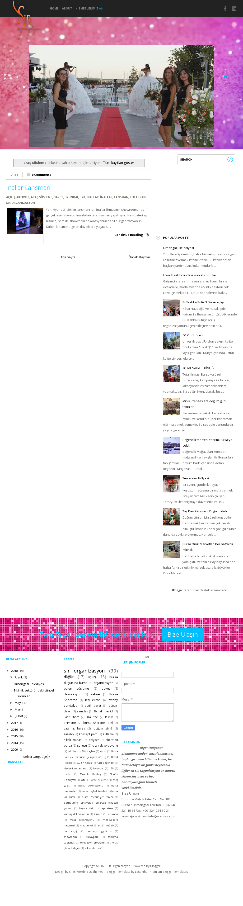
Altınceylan (88, 751)
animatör (70, 723)
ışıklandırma (92, 848)
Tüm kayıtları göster (118, 162)
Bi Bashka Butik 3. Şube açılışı (203, 302)
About (67, 8)
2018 (14, 670)
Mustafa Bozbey (90, 774)
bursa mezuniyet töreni (97, 797)
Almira (72, 751)
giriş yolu (86, 802)
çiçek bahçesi (72, 848)
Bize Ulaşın (183, 634)
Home (54, 8)
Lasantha (141, 871)
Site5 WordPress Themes (86, 871)
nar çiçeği (71, 831)
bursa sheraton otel (98, 723)
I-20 (82, 197)
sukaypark (92, 837)
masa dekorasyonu (82, 819)
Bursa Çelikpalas (88, 757)
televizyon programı (92, 842)
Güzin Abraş (84, 762)
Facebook (225, 8)
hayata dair (86, 808)
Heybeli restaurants (76, 768)
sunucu (82, 745)
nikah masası (73, 740)
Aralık (19, 677)
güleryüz (101, 802)
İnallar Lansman (28, 187)
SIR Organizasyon (118, 866)
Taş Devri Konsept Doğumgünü (204, 511)
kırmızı (98, 814)
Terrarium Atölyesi (195, 478)
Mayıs (19, 703)
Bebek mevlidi (103, 711)
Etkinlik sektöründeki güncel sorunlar (189, 275)
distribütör (70, 802)
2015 (14, 736)
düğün (69, 676)
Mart (18, 709)
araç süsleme (41, 197)
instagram (234, 8)
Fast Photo (71, 717)
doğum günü (102, 728)
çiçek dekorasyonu (105, 745)
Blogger (177, 590)
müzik (110, 825)
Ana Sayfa (68, 257)
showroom (70, 837)
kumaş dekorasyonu (76, 814)
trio (112, 842)
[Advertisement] (198, 194)
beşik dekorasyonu (90, 785)
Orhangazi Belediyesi (178, 248)
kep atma (106, 808)
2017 (14, 722)
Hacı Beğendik (105, 762)
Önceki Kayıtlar (139, 257)
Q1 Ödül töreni (192, 335)
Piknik (109, 717)
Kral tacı (92, 717)
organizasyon (103, 683)
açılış (10, 197)
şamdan (82, 711)
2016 (14, 729)
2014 (14, 743)
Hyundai (71, 197)
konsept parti (88, 734)
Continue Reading (128, 235)
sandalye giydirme (100, 831)
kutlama (108, 734)
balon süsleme (76, 688)
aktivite (22, 197)
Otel (83, 780)
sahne (95, 694)
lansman (121, 197)
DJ (104, 757)
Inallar (92, 197)
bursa (83, 683)
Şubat (19, 716)
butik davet (93, 705)
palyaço (94, 740)
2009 (14, 749)
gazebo (69, 734)
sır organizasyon (20, 203)
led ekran (138, 197)
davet (58, 197)
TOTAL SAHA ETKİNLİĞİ (198, 368)
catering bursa (74, 728)
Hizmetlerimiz (86, 8)
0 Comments (41, 174)
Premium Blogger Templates (169, 871)
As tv (103, 751)
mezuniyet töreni (90, 825)
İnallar (106, 197)
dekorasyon (72, 694)
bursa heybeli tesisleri (94, 791)
